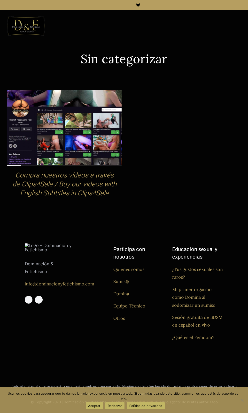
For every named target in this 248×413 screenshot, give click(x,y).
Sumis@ (121, 281)
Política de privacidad (146, 406)
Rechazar (115, 406)
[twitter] (39, 300)
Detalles (64, 129)
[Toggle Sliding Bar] (230, 20)
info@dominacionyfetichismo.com (59, 284)
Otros (119, 318)
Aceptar (94, 406)
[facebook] (28, 300)
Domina (121, 294)
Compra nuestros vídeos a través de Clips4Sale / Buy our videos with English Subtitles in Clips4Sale (64, 184)
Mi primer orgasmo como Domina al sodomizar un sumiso (194, 297)
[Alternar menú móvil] (239, 20)
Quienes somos (128, 269)
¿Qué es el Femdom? (193, 337)
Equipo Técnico (129, 306)
